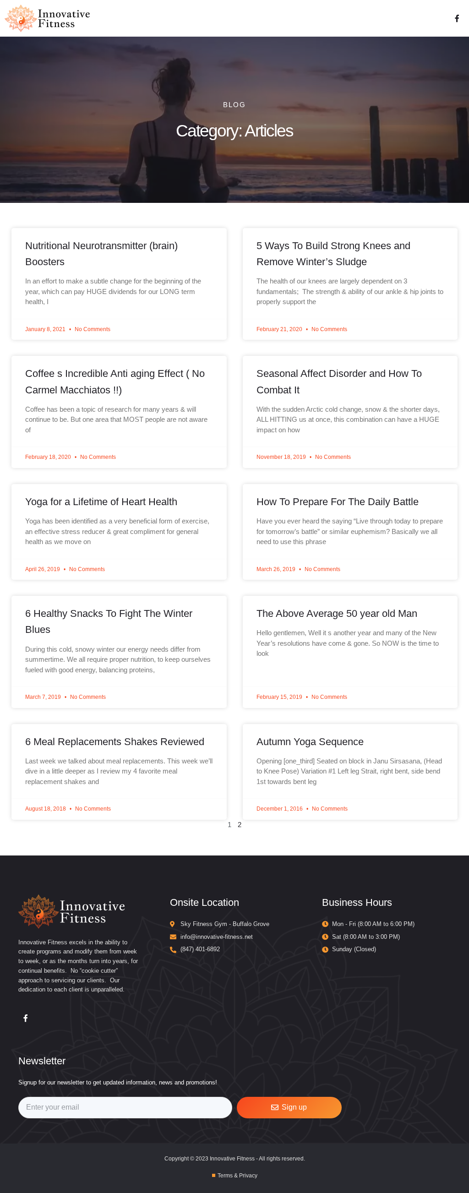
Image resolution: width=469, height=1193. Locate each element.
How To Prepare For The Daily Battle (337, 501)
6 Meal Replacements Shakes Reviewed (114, 741)
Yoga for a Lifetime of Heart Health (101, 501)
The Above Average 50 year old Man (336, 613)
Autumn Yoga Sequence (310, 741)
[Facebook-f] (457, 18)
